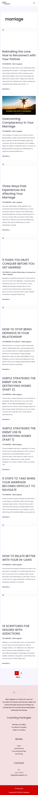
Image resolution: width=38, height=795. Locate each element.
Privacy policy (19, 788)
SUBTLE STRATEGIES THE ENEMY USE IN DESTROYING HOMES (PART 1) (19, 434)
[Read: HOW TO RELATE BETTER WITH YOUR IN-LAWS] (19, 538)
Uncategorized (30, 272)
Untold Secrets (19, 748)
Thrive (19, 746)
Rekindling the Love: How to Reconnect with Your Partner (19, 55)
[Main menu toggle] (34, 3)
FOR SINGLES (6, 272)
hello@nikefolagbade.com (19, 775)
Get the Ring (19, 754)
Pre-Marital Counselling (19, 727)
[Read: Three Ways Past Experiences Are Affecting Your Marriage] (19, 172)
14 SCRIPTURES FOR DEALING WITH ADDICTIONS (15, 630)
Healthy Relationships (18, 272)
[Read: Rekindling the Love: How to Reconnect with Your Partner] (19, 38)
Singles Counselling (19, 730)
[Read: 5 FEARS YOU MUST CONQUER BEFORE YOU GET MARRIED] (19, 246)
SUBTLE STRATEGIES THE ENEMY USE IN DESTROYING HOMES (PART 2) (19, 384)
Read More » (6, 89)
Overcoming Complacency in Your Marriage (18, 122)
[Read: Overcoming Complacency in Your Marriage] (19, 105)
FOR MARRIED (6, 64)
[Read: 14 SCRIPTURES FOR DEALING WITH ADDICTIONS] (19, 608)
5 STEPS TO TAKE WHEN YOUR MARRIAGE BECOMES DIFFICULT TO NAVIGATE (18, 484)
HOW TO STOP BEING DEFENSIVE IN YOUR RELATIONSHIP (17, 333)
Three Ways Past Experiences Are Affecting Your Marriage (14, 192)
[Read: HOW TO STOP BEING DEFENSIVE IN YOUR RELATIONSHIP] (19, 316)
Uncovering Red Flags (19, 751)
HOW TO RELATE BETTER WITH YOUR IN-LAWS (18, 558)
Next (19, 677)
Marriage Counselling (19, 724)
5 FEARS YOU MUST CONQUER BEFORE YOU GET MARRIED (18, 263)
